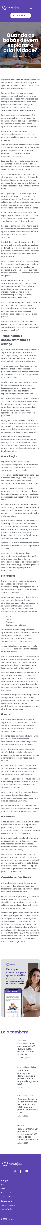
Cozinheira (21, 1040)
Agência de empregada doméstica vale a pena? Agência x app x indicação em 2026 (27, 1077)
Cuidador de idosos (25, 1095)
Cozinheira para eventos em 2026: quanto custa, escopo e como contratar (26, 1049)
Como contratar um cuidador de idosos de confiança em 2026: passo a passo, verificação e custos (27, 1106)
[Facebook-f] (20, 1171)
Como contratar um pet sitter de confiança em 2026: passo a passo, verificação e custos (27, 1134)
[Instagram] (14, 1171)
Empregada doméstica (26, 1067)
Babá (27, 56)
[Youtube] (26, 1171)
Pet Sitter (21, 1125)
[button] (31, 8)
